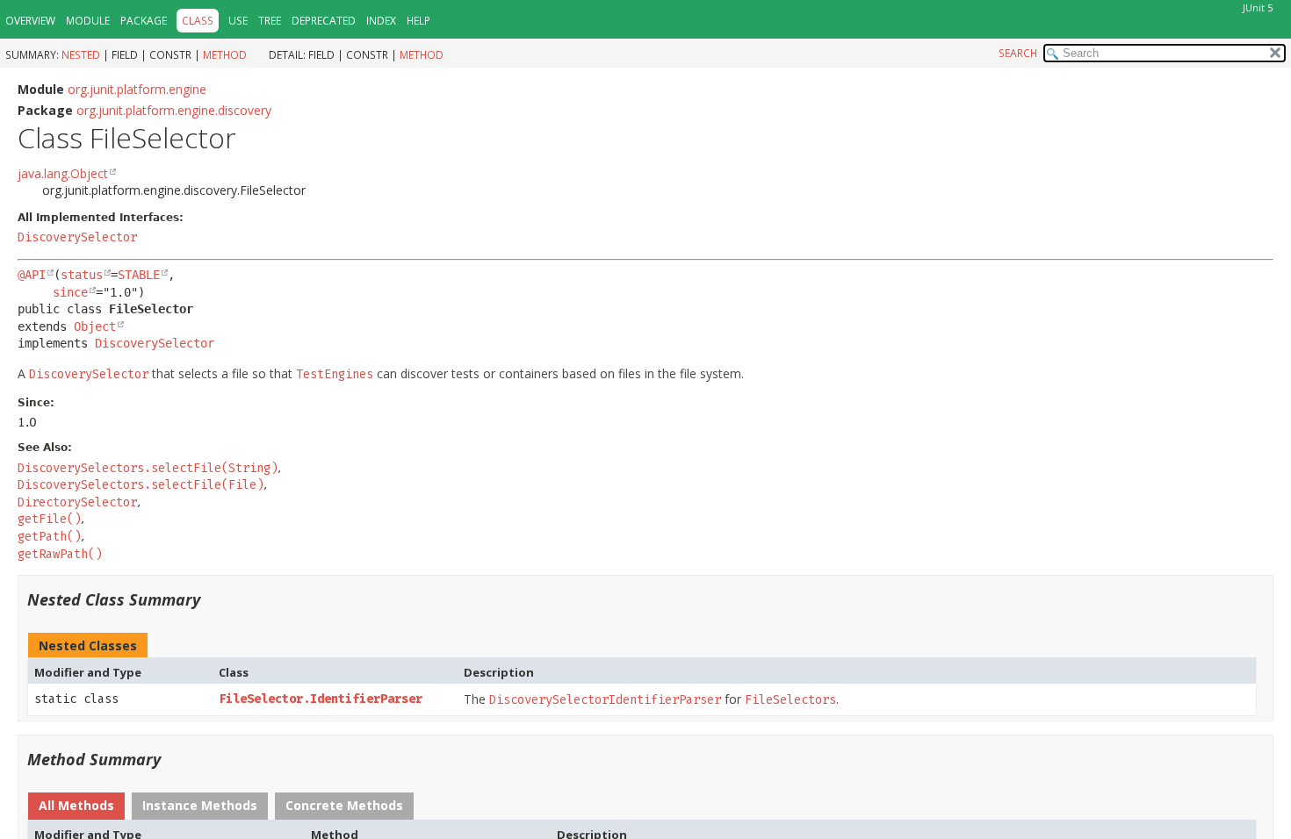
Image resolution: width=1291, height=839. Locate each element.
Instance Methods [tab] (199, 805)
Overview (30, 20)
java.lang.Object (63, 173)
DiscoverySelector (77, 237)
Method (225, 54)
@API (32, 275)
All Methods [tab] (76, 805)
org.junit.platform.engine (137, 89)
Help (418, 20)
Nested (80, 54)
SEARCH (1018, 53)
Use (238, 20)
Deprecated (324, 20)
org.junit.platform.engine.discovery (173, 110)
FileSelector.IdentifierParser (320, 699)
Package (143, 20)
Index (381, 20)
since (70, 292)
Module (88, 20)
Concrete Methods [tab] (344, 805)
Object (95, 326)
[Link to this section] (212, 599)
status (82, 275)
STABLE (139, 275)
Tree (269, 20)
